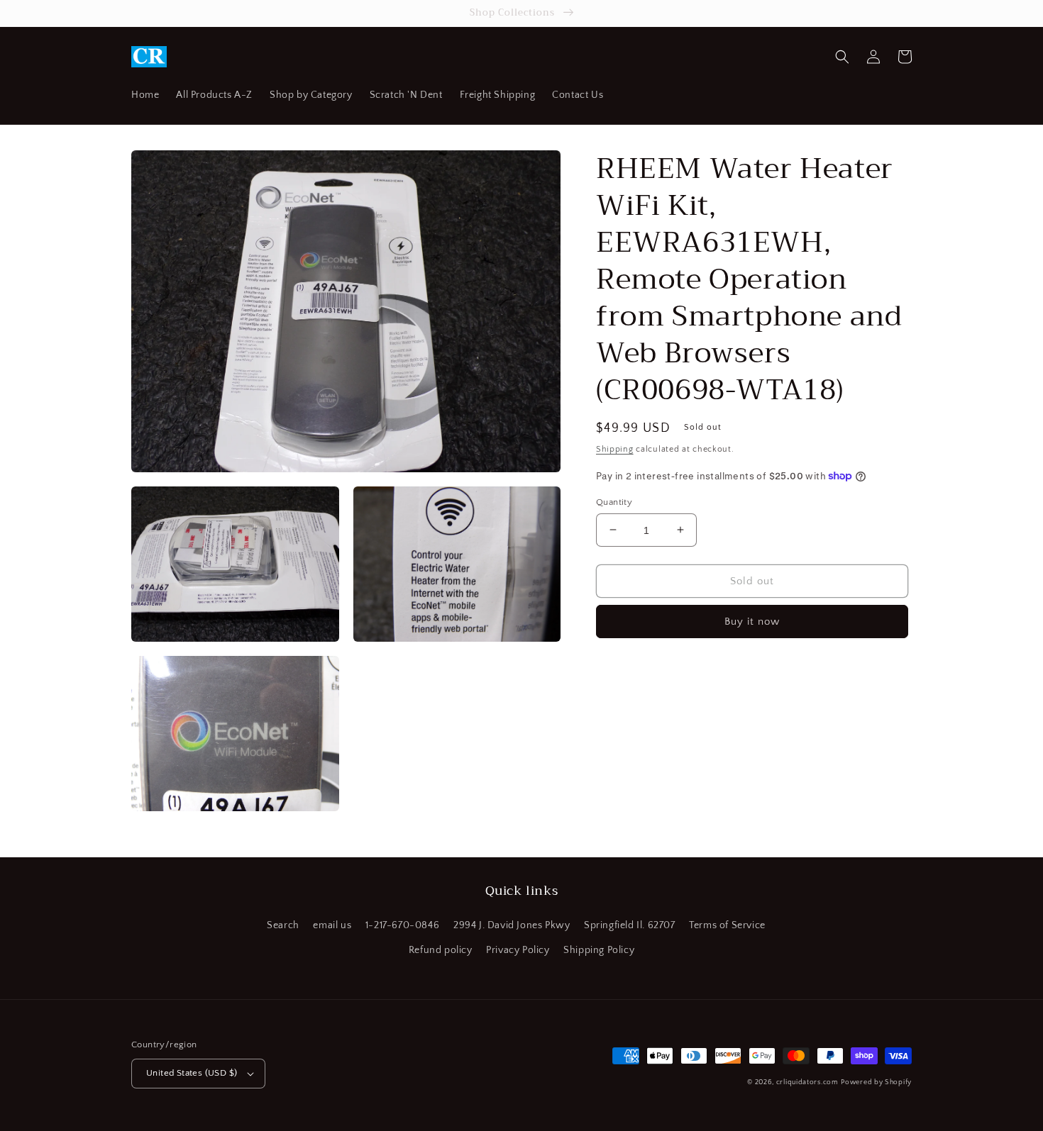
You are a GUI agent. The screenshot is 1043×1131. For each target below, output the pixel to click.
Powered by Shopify (876, 1082)
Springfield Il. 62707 (629, 925)
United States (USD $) (191, 1073)
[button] (842, 56)
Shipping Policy (598, 950)
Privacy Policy (517, 950)
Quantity (614, 501)
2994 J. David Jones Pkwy (511, 925)
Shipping (615, 449)
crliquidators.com (807, 1082)
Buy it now (752, 621)
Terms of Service (727, 925)
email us (332, 925)
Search (283, 925)
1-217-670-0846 (402, 925)
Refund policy (441, 950)
